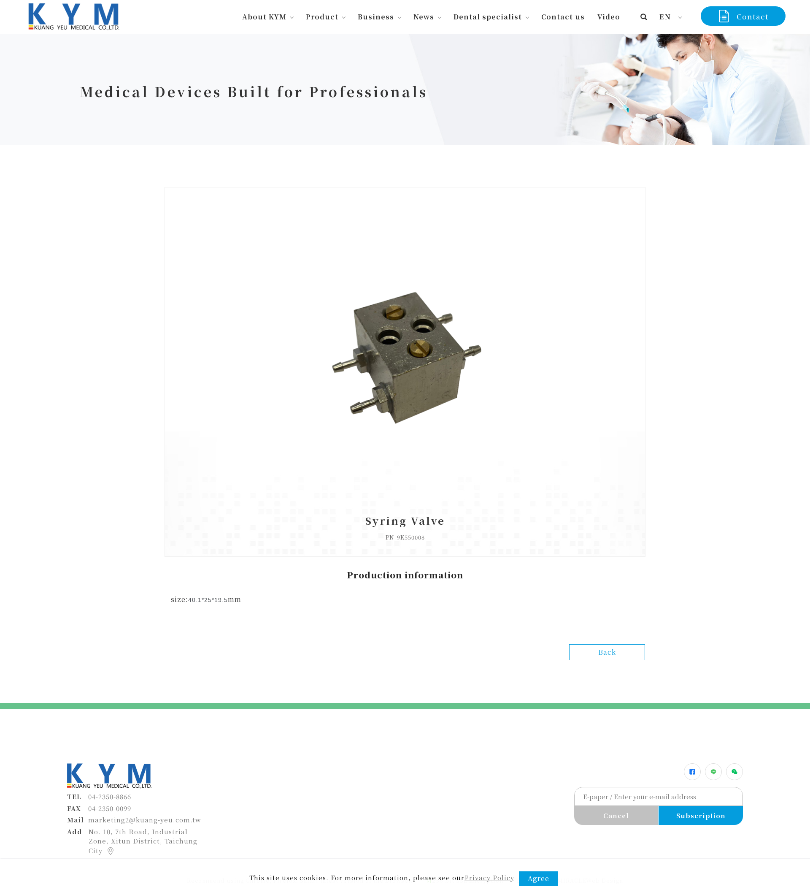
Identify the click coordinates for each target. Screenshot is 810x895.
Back (607, 652)
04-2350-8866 (109, 796)
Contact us (563, 17)
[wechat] (734, 771)
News (423, 17)
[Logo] (73, 15)
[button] (644, 17)
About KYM (264, 17)
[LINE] (713, 771)
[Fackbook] (692, 771)
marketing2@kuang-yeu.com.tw (144, 819)
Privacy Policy (489, 877)
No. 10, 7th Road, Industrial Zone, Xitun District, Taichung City (143, 841)
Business (376, 17)
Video (608, 17)
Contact (753, 16)
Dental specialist (488, 17)
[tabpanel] (405, 89)
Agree (538, 878)
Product (322, 17)
